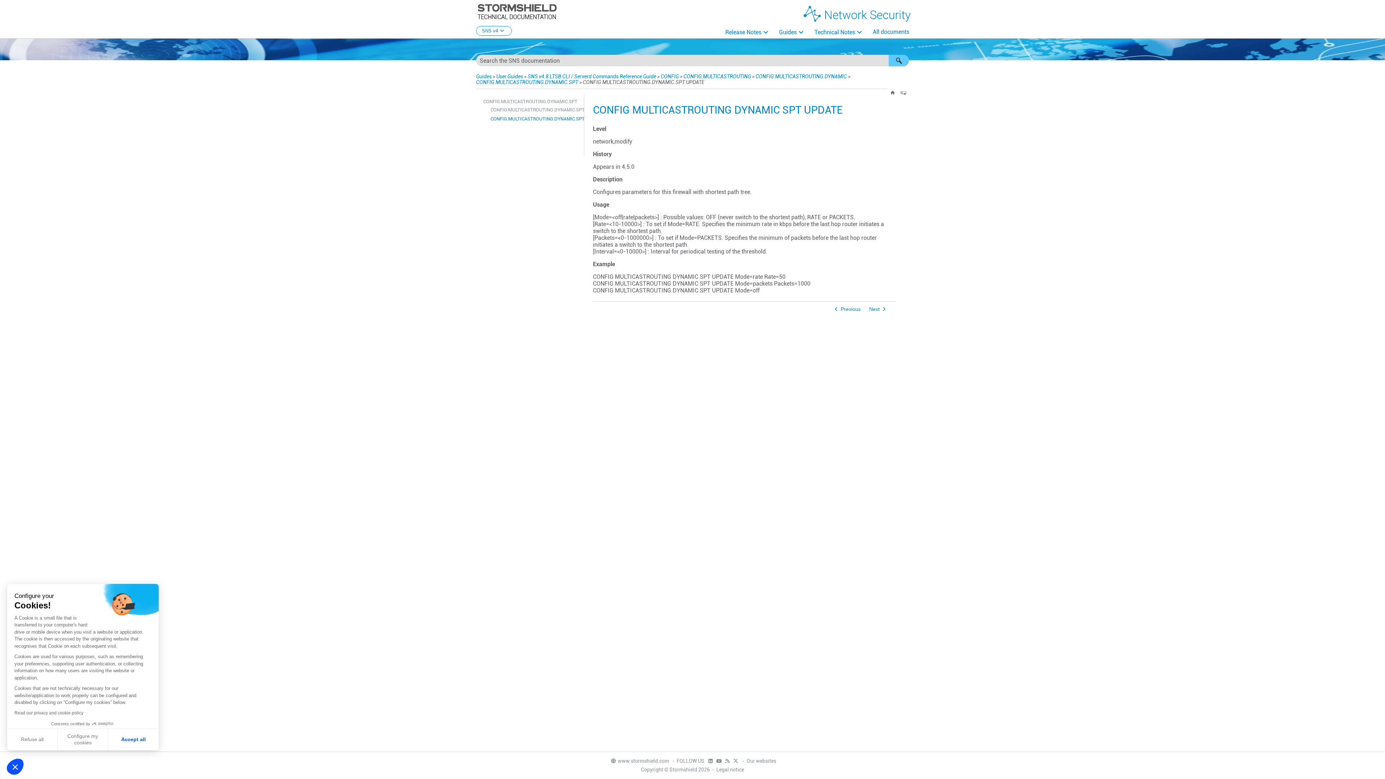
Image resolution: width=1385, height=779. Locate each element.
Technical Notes (834, 32)
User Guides (509, 76)
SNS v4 (490, 31)
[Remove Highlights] (903, 93)
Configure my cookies (82, 739)
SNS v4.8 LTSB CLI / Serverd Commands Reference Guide (592, 76)
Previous (851, 309)
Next (874, 309)
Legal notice (730, 770)
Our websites (761, 761)
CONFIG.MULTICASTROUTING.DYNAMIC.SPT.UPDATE (535, 119)
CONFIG (670, 76)
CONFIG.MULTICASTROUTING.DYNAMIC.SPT (527, 82)
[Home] (893, 93)
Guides (788, 32)
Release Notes (743, 32)
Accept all (133, 739)
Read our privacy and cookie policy (48, 713)
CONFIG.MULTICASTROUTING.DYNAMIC (801, 76)
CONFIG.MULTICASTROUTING (717, 76)
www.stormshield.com (644, 761)
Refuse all (32, 739)
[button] (899, 60)
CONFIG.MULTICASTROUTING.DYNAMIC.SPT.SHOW (535, 110)
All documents (891, 31)
